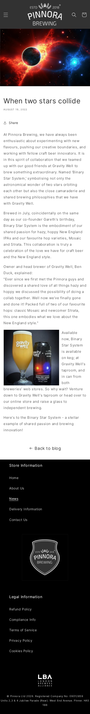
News (13, 499)
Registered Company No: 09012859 (59, 696)
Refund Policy (20, 609)
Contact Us (18, 520)
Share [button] (13, 123)
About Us (16, 488)
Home (13, 478)
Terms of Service (23, 630)
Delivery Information (25, 509)
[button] (6, 15)
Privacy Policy (20, 640)
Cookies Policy (21, 651)
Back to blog (48, 448)
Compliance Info (22, 620)
